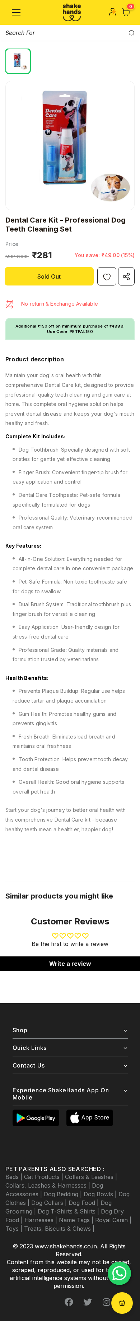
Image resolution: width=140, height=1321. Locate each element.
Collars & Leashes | (91, 1176)
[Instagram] (106, 1301)
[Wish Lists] (106, 276)
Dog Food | (85, 1202)
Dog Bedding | (64, 1194)
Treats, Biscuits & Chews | (59, 1228)
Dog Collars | (50, 1202)
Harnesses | (41, 1220)
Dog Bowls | (101, 1194)
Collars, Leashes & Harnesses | (48, 1185)
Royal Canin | (113, 1220)
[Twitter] (87, 1301)
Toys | (14, 1228)
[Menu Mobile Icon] (16, 12)
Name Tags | (77, 1220)
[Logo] (72, 12)
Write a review (70, 963)
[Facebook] (68, 1301)
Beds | (14, 1176)
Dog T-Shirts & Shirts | (69, 1211)
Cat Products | (44, 1176)
